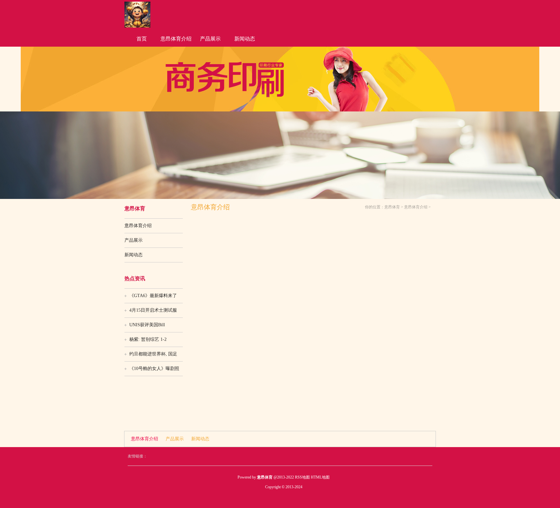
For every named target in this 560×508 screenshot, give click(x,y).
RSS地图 (302, 477)
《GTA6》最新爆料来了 (153, 295)
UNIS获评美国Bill (147, 324)
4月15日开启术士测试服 (153, 310)
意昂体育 (392, 207)
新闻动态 (244, 38)
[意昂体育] (137, 26)
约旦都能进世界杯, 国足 (153, 354)
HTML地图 (320, 477)
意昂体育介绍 (176, 38)
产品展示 (210, 38)
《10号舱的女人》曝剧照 (154, 368)
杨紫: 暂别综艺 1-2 (148, 339)
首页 (141, 38)
